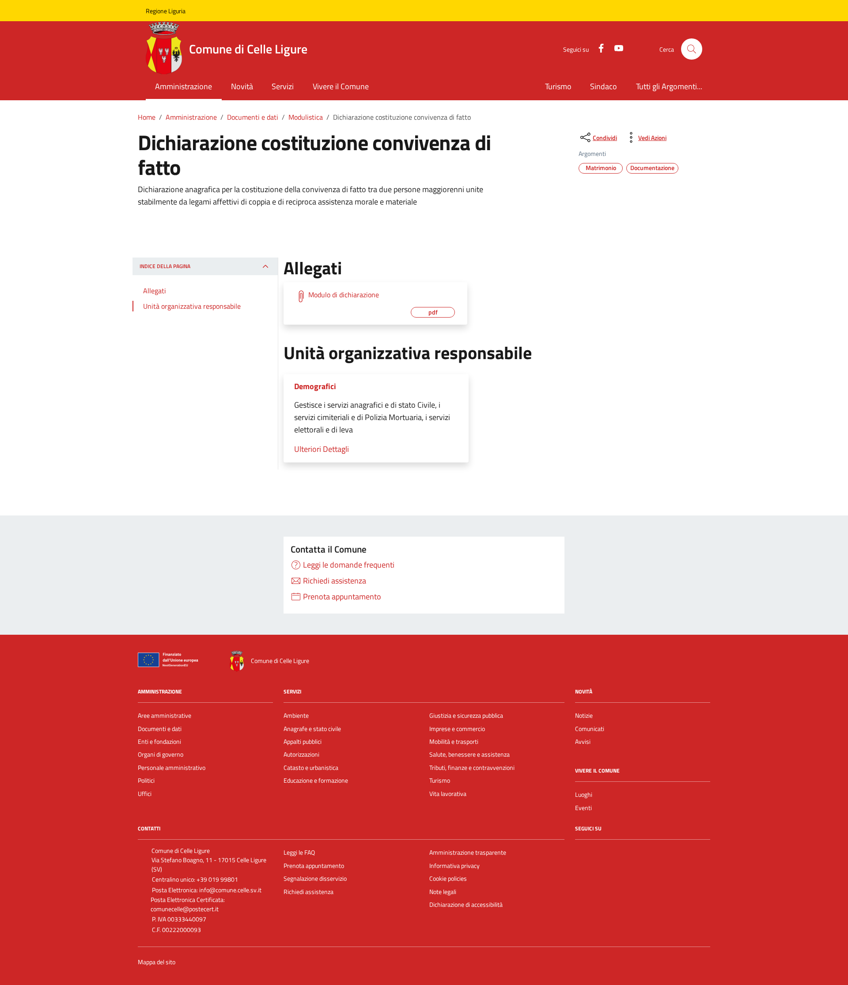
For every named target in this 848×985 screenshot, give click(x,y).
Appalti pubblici (303, 741)
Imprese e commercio (457, 729)
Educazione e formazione (316, 780)
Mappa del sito (156, 962)
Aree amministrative (164, 715)
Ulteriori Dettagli (321, 449)
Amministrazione (183, 86)
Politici (146, 780)
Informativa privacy (454, 866)
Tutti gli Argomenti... (669, 86)
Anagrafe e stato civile (312, 729)
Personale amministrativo (171, 768)
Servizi (283, 86)
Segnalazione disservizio (315, 878)
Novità (242, 86)
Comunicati (589, 729)
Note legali (442, 892)
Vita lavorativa (447, 794)
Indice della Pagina (165, 266)
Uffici (144, 794)
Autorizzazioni (301, 754)
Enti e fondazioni (159, 741)
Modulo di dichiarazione (343, 294)
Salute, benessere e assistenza (469, 754)
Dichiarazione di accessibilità (466, 904)
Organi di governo (160, 754)
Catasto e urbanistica (311, 768)
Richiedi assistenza (308, 892)
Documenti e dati (160, 729)
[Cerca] (691, 49)
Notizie (584, 715)
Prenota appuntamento (314, 866)
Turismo (558, 86)
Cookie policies (448, 878)
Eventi (583, 808)
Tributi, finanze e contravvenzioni (472, 768)
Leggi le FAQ (299, 852)
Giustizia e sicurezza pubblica (466, 715)
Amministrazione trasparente (467, 852)
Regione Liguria (166, 10)
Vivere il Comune (341, 86)
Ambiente (296, 715)
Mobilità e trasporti (453, 741)
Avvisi (583, 741)
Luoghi (583, 794)
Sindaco (603, 86)
